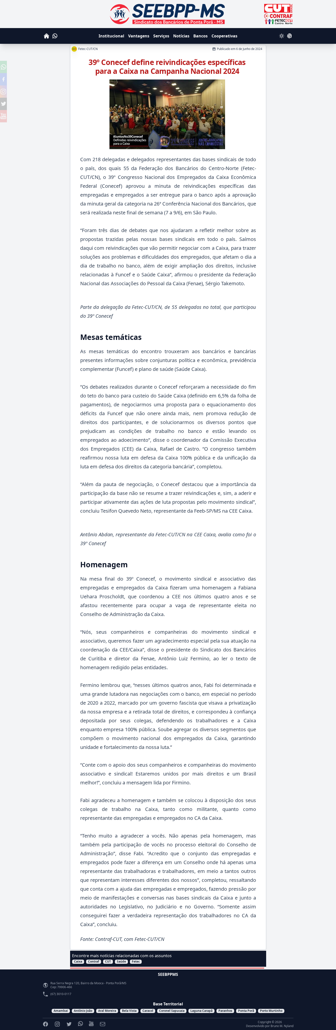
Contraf (93, 962)
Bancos (200, 36)
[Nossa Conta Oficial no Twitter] (3, 104)
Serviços (161, 36)
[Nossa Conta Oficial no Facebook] (3, 79)
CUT (108, 962)
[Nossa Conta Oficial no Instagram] (3, 91)
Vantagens (138, 36)
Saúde (121, 962)
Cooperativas (224, 36)
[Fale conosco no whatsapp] (3, 67)
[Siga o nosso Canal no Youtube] (3, 116)
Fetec (136, 962)
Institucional (111, 36)
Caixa (78, 962)
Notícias (181, 36)
